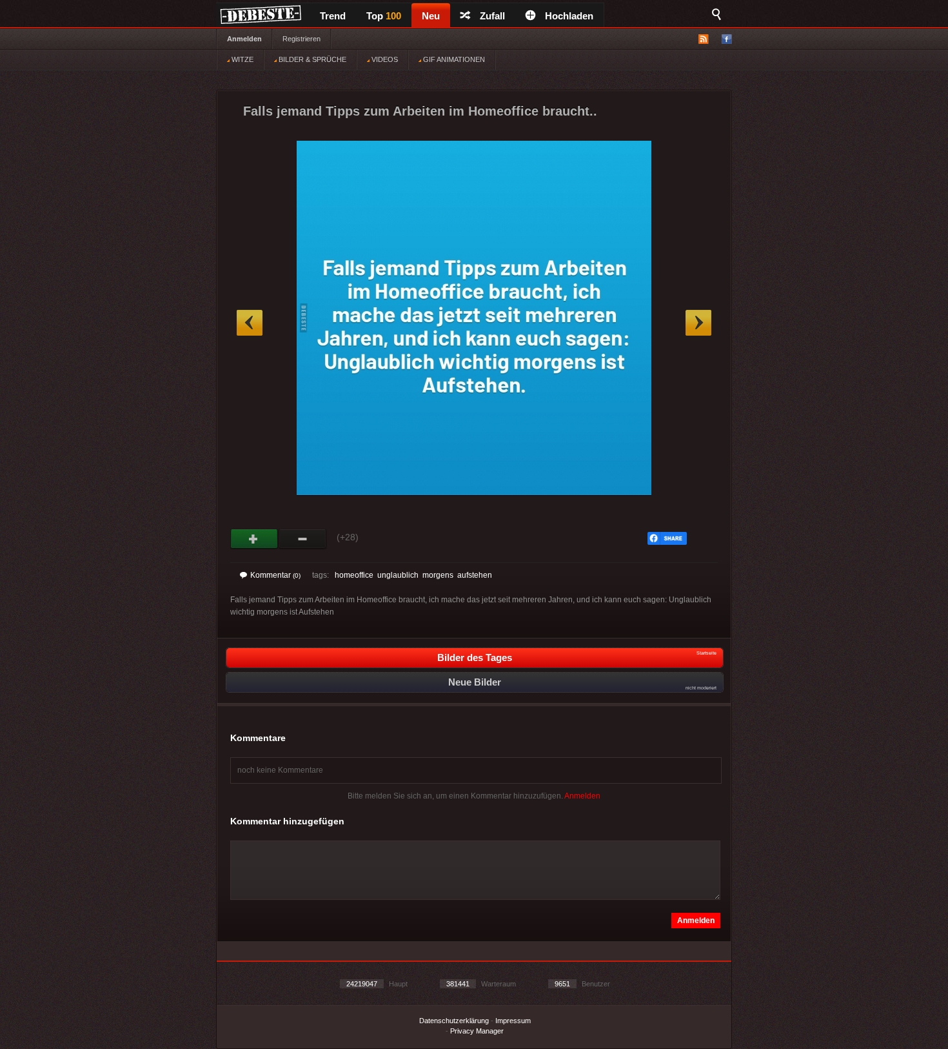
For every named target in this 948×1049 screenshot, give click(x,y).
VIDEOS (384, 59)
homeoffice (354, 575)
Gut (254, 539)
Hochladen (569, 15)
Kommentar (275, 575)
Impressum (513, 1020)
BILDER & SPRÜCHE (311, 59)
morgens (437, 575)
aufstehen (474, 575)
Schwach (303, 539)
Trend (333, 15)
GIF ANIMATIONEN (453, 59)
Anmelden (244, 39)
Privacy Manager (477, 1031)
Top (383, 15)
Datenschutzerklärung (454, 1020)
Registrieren (301, 39)
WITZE (241, 59)
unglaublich (398, 575)
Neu (431, 15)
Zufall (492, 15)
